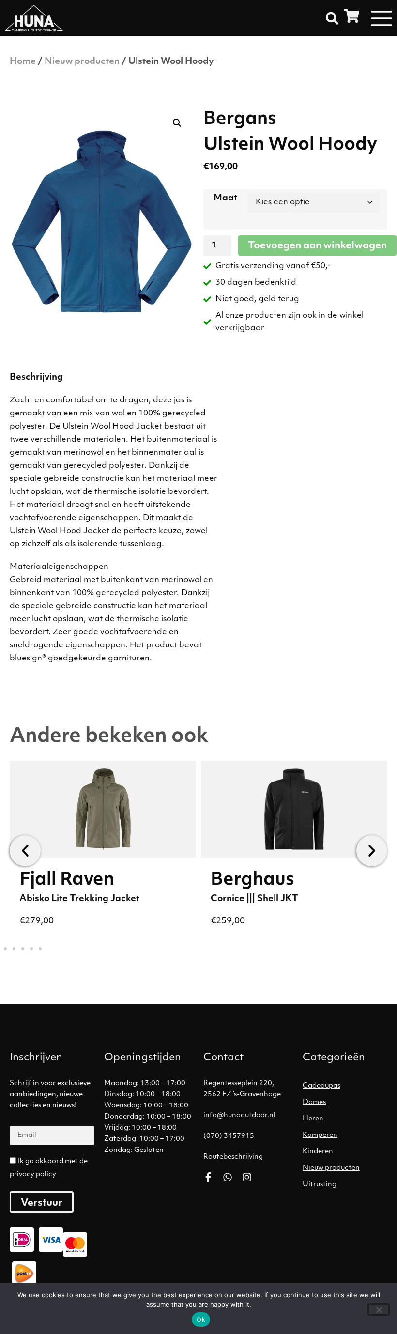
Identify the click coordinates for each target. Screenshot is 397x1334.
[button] (332, 18)
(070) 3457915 (228, 1136)
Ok (201, 1319)
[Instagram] (247, 1177)
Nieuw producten (82, 62)
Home (23, 62)
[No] (378, 1309)
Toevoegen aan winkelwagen (317, 246)
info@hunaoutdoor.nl (239, 1115)
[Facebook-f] (208, 1177)
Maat (225, 198)
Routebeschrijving (233, 1157)
